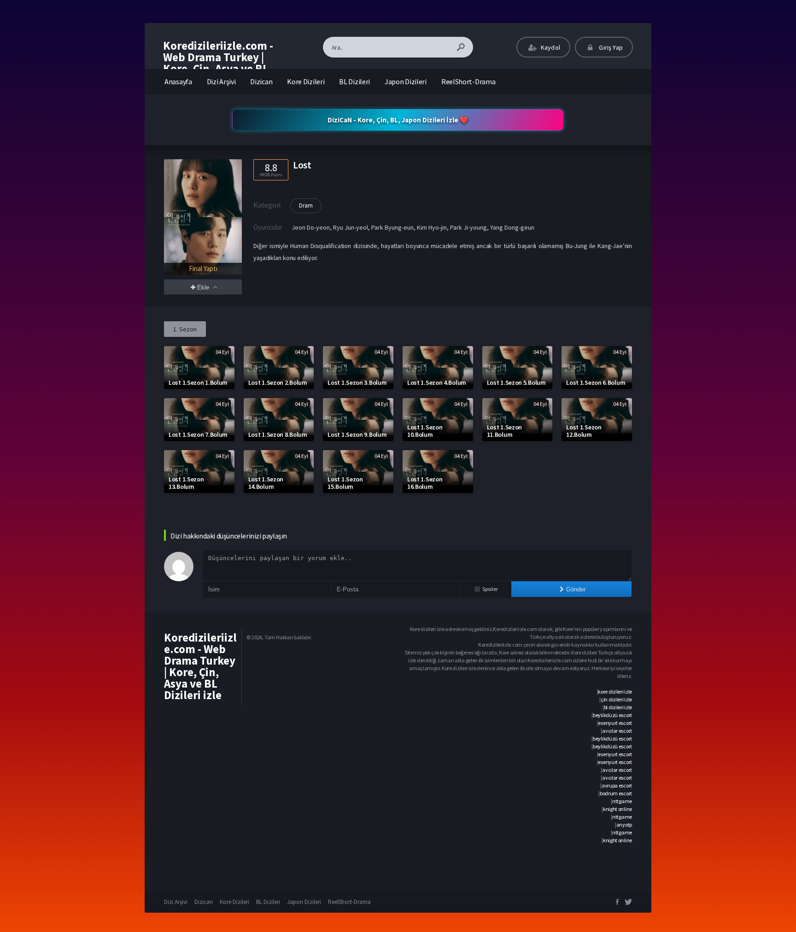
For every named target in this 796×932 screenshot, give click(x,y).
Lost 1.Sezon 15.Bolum (345, 483)
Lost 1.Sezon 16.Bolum (424, 483)
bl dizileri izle (618, 707)
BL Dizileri (354, 81)
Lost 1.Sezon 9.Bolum (357, 434)
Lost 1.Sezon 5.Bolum (516, 382)
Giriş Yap (610, 47)
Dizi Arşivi (221, 81)
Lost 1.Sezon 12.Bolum (583, 431)
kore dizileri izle (615, 691)
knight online (617, 808)
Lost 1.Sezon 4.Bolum (436, 382)
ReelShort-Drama (468, 81)
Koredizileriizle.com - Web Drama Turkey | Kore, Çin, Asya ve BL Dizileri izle (218, 62)
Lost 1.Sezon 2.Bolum (277, 382)
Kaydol (549, 47)
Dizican (261, 81)
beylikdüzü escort (612, 715)
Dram (306, 205)
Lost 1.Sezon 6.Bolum (595, 382)
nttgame (622, 801)
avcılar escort (617, 730)
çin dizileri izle (616, 699)
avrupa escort (617, 785)
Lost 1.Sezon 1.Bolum (198, 382)
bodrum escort (616, 793)
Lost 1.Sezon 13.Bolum (186, 483)
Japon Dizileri (406, 81)
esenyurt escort (615, 722)
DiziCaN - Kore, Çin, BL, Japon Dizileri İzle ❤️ (398, 120)
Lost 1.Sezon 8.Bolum (277, 434)
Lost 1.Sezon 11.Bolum (504, 431)
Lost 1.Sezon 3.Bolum (357, 382)
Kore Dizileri (305, 81)
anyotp (624, 824)
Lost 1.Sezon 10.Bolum (424, 431)
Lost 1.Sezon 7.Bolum (198, 434)
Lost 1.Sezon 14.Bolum (265, 483)
